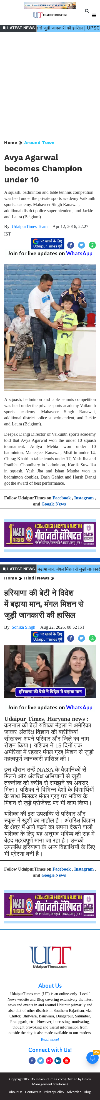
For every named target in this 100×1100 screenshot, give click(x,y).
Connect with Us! (50, 1049)
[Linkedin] (57, 1060)
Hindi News (36, 578)
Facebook (61, 498)
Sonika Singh (23, 627)
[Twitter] (40, 1060)
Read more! (50, 1039)
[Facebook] (32, 1060)
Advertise (74, 1092)
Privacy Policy (54, 1092)
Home (10, 142)
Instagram (84, 498)
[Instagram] (49, 1060)
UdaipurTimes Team (30, 226)
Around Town (39, 142)
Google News (53, 504)
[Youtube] (66, 1060)
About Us (50, 985)
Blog (87, 1092)
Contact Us (33, 1092)
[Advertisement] (50, 86)
